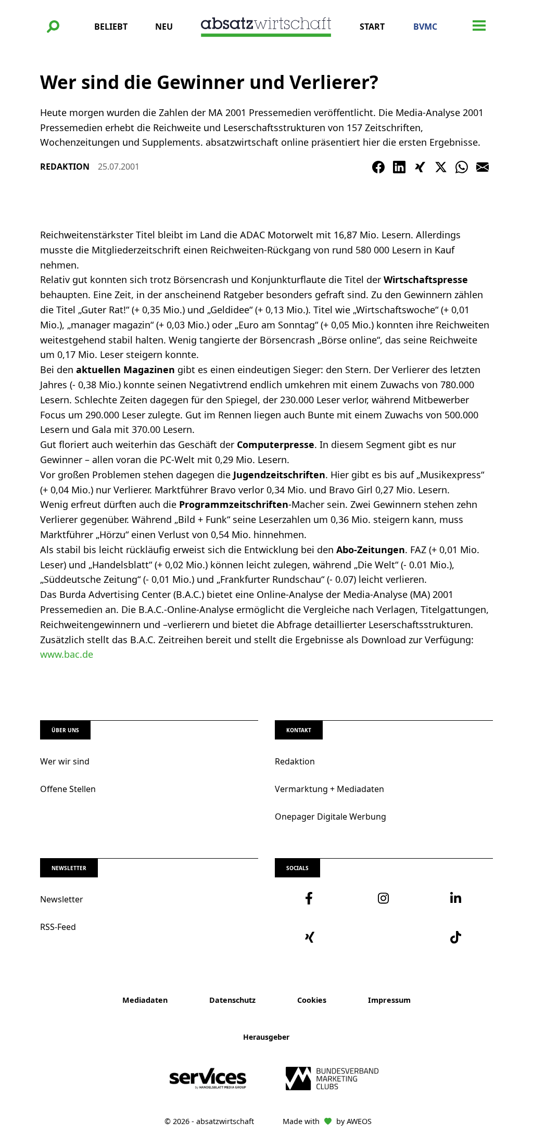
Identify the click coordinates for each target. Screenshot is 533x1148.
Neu (164, 26)
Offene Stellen (68, 789)
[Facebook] (378, 167)
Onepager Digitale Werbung (330, 816)
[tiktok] (456, 937)
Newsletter (61, 899)
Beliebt (111, 26)
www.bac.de (66, 654)
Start (372, 26)
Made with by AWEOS (327, 1121)
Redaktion (295, 761)
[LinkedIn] (399, 167)
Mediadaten (145, 1000)
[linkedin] (456, 898)
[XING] (420, 167)
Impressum (389, 1000)
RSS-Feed (58, 927)
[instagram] (384, 898)
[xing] (311, 937)
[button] (53, 26)
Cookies (311, 1000)
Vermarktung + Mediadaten (329, 789)
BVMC (425, 26)
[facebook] (311, 898)
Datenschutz (232, 1000)
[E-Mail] (482, 167)
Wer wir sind (65, 761)
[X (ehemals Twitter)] (440, 167)
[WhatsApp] (461, 167)
